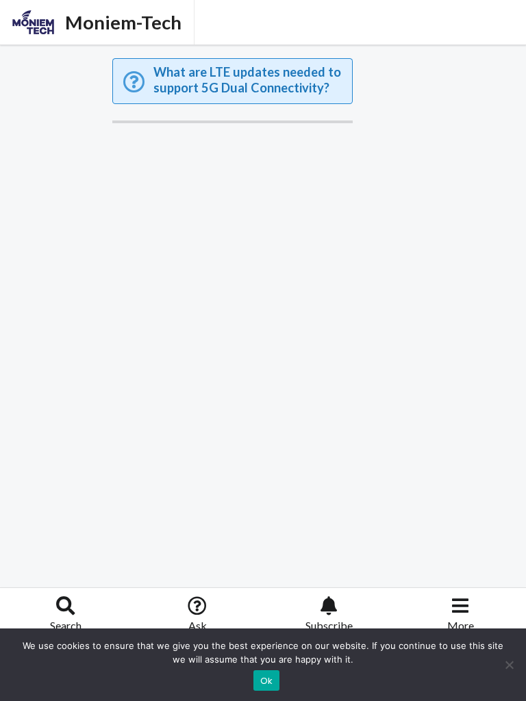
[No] (509, 665)
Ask (197, 625)
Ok (266, 680)
